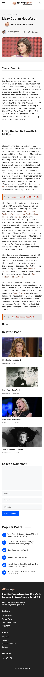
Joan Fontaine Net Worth (12, 449)
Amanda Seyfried (25, 214)
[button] (40, 3)
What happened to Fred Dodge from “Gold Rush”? (22, 572)
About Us (5, 637)
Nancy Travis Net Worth (17, 558)
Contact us (6, 640)
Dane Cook (18, 277)
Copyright (6, 626)
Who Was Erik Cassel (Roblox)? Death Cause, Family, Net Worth (22, 535)
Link (30, 32)
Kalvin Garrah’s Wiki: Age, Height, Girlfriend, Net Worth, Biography (20, 543)
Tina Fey (17, 217)
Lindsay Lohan (29, 211)
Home (3, 15)
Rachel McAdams (9, 214)
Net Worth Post (25, 668)
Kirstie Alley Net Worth (11, 360)
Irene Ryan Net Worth (11, 390)
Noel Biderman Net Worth (17, 550)
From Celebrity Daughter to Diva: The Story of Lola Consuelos (22, 565)
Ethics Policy (7, 616)
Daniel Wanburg (13, 31)
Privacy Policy (7, 619)
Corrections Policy (9, 622)
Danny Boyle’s (19, 293)
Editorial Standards (9, 644)
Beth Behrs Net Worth (11, 420)
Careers (5, 647)
